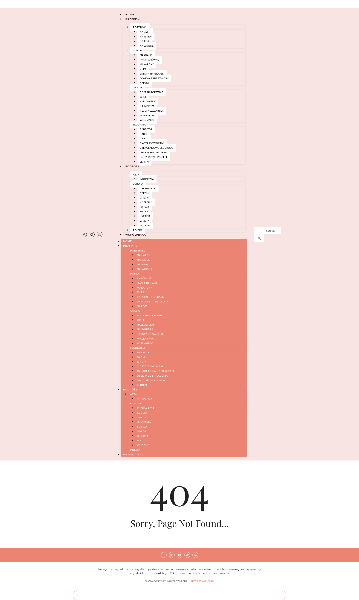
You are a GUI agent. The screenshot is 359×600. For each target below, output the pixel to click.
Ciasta (144, 138)
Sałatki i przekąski (152, 73)
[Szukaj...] (259, 238)
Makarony (147, 64)
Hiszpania (146, 202)
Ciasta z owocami (152, 143)
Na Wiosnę (147, 45)
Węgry (144, 220)
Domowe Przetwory (154, 78)
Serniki (144, 161)
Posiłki (137, 50)
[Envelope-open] (99, 234)
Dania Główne (149, 59)
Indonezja (147, 179)
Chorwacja (148, 188)
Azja (136, 174)
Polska (137, 230)
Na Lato (145, 32)
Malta (144, 211)
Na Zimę (145, 41)
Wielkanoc (147, 120)
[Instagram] (92, 234)
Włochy (145, 225)
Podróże (132, 166)
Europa (138, 183)
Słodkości (140, 124)
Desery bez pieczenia (154, 152)
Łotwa (144, 207)
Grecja (144, 197)
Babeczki (146, 129)
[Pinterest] (179, 555)
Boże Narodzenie (151, 92)
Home (129, 14)
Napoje (145, 82)
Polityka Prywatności (201, 580)
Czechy (144, 193)
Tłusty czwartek (151, 110)
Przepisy (132, 19)
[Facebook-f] (84, 234)
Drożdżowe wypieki (153, 157)
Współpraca (135, 234)
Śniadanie (146, 55)
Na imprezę (147, 106)
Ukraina (145, 216)
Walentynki (147, 115)
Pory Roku (140, 27)
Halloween (147, 101)
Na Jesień (146, 36)
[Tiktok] (187, 555)
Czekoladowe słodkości (157, 147)
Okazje (137, 87)
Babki (143, 134)
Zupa (143, 69)
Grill (143, 97)
